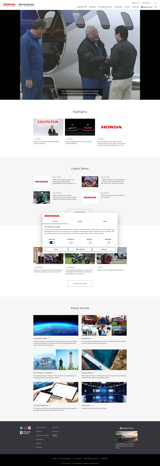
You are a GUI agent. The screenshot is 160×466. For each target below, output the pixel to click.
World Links (136, 3)
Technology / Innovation (105, 7)
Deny (56, 249)
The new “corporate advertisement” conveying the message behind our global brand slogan (80, 92)
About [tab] (105, 221)
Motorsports (146, 3)
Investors (127, 7)
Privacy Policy (77, 458)
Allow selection (80, 249)
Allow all (104, 249)
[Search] (156, 7)
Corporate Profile (82, 7)
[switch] (70, 242)
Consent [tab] (55, 221)
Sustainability (118, 7)
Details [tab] (80, 221)
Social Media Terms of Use (91, 458)
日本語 (54, 435)
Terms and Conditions (65, 458)
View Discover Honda (80, 283)
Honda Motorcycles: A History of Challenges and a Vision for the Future (125, 446)
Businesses (92, 7)
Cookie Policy (104, 458)
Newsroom (135, 7)
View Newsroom (80, 212)
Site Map (54, 458)
